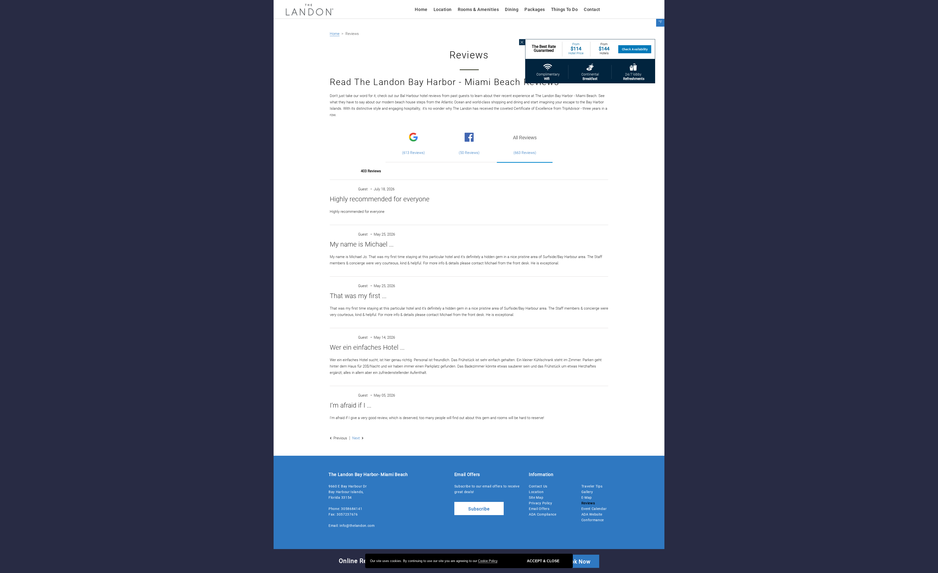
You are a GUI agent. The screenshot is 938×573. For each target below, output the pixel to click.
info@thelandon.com (357, 526)
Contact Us (538, 486)
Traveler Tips (592, 486)
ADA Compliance (542, 514)
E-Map (586, 497)
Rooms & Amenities (478, 9)
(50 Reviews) (469, 153)
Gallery (587, 492)
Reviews (588, 503)
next (356, 438)
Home (421, 9)
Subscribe (479, 508)
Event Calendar (594, 509)
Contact (592, 9)
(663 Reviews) (524, 153)
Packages (534, 9)
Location (443, 9)
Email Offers (539, 509)
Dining (511, 9)
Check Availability (635, 49)
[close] (522, 42)
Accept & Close (543, 561)
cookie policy (487, 561)
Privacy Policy (540, 503)
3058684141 (351, 509)
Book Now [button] (577, 562)
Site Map (536, 497)
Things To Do (564, 9)
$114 (576, 49)
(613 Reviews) (413, 153)
